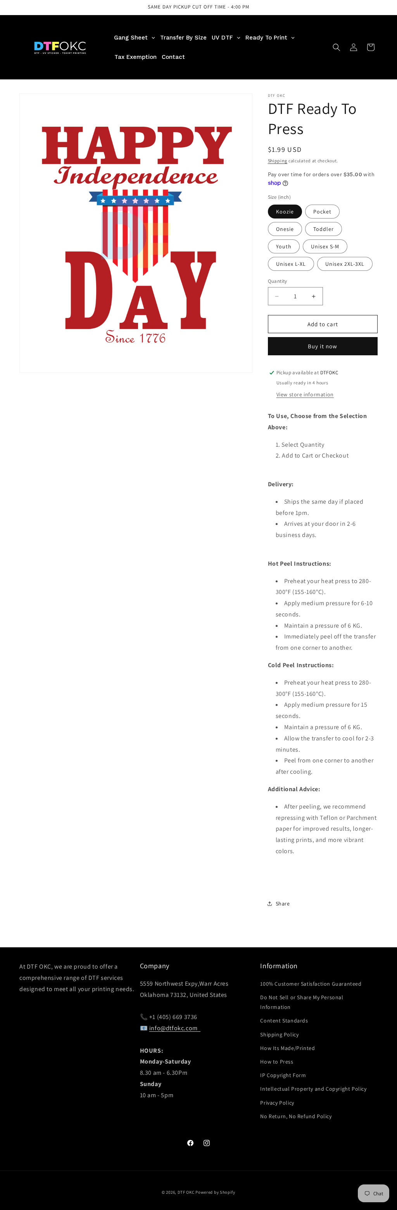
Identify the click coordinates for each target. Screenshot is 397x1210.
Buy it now (322, 346)
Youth (284, 246)
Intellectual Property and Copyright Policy (313, 1088)
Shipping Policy (279, 1034)
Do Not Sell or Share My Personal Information (301, 1002)
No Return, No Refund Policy (295, 1116)
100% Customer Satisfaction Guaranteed (310, 983)
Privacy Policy (277, 1102)
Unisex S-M (325, 246)
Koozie (285, 211)
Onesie (285, 228)
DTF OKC (186, 1192)
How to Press (276, 1061)
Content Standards (284, 1020)
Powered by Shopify (215, 1192)
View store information (305, 394)
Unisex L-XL (291, 263)
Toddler (323, 228)
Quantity (277, 281)
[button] (336, 47)
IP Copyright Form (283, 1075)
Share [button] (283, 903)
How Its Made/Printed (287, 1048)
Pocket (322, 211)
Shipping (278, 161)
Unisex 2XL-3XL (344, 263)
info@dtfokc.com (174, 1028)
